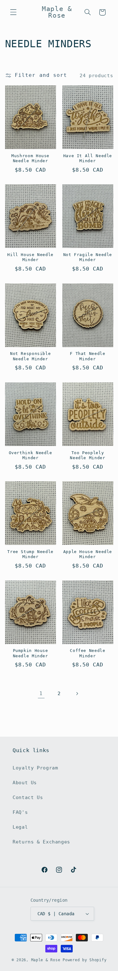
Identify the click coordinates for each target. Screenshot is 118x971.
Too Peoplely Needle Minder (87, 455)
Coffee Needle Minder (87, 653)
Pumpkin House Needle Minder (30, 653)
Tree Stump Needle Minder (30, 554)
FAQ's (20, 812)
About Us (25, 782)
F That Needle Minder (87, 356)
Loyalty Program (35, 767)
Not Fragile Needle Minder (87, 257)
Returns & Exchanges (41, 841)
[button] (13, 12)
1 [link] (41, 693)
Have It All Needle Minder (87, 158)
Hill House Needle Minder (30, 257)
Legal (20, 827)
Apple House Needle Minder (87, 554)
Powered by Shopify (84, 960)
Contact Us (28, 797)
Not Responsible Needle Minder (30, 356)
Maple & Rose (45, 960)
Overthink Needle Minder (30, 455)
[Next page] (77, 693)
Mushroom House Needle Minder (30, 158)
